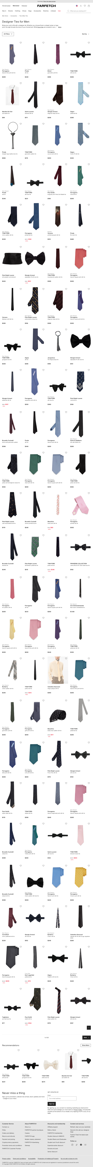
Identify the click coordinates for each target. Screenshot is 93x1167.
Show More (85, 1045)
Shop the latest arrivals (49, 1)
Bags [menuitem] (30, 11)
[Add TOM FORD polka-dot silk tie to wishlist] (89, 453)
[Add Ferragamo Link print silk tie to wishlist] (43, 743)
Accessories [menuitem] (37, 11)
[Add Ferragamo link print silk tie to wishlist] (66, 618)
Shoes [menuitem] (24, 11)
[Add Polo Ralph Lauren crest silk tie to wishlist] (89, 370)
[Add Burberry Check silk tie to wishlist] (66, 906)
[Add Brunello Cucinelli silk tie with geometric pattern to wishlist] (21, 412)
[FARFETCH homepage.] (46, 6)
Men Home (5, 15)
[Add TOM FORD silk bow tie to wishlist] (89, 43)
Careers (27, 1133)
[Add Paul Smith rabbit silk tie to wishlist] (43, 989)
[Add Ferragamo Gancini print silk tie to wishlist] (66, 412)
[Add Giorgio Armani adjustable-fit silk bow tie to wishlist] (43, 247)
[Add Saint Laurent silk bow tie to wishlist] (66, 824)
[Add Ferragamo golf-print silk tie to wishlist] (43, 701)
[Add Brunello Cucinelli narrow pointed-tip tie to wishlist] (43, 493)
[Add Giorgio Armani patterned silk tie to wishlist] (21, 370)
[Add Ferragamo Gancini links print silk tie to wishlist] (21, 43)
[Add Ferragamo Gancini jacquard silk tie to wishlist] (21, 947)
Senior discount (52, 1151)
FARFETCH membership (55, 1133)
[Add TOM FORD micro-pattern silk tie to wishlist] (21, 205)
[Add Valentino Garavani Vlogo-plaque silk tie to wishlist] (66, 659)
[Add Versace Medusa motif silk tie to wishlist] (21, 289)
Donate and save (53, 1148)
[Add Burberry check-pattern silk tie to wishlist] (21, 659)
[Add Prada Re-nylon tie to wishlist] (89, 205)
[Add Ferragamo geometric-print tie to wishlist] (21, 701)
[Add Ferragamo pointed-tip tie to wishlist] (89, 493)
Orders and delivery (8, 1133)
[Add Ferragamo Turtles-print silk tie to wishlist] (43, 824)
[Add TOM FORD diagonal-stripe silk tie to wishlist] (66, 289)
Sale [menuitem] (59, 11)
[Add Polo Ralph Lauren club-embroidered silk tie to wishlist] (21, 493)
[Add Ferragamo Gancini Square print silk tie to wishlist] (89, 783)
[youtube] (85, 1145)
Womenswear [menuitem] (6, 5)
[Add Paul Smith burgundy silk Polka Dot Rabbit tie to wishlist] (66, 164)
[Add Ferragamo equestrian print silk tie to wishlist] (43, 370)
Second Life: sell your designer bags (79, 1130)
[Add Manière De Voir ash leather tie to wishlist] (21, 83)
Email (49, 1095)
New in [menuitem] (4, 11)
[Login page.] (81, 6)
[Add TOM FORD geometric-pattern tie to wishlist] (43, 124)
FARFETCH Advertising (32, 1142)
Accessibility (32, 1158)
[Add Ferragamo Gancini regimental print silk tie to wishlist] (66, 783)
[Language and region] (77, 6)
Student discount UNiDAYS (56, 1136)
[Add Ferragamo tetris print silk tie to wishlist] (21, 743)
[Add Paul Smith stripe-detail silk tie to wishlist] (21, 783)
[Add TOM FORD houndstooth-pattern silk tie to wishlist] (66, 247)
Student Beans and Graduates (57, 1139)
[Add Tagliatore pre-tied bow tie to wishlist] (21, 989)
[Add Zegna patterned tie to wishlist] (89, 83)
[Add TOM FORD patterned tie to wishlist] (89, 701)
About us (28, 1127)
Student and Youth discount (56, 1142)
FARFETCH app (30, 1136)
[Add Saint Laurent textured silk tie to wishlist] (43, 83)
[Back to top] (89, 1028)
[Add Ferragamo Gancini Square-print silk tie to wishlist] (89, 247)
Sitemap (27, 1145)
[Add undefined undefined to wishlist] (19, 1050)
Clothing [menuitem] (17, 11)
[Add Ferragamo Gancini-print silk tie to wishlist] (66, 866)
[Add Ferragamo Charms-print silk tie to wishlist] (89, 866)
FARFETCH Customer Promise (11, 1148)
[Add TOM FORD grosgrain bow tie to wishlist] (21, 330)
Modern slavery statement (33, 1139)
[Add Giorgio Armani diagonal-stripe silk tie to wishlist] (66, 83)
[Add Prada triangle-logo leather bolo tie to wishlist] (21, 124)
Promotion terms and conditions (12, 1145)
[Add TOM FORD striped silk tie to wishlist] (43, 783)
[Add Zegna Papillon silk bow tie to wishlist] (66, 947)
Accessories (14, 15)
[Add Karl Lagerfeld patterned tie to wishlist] (43, 947)
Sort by (84, 34)
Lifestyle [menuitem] (53, 11)
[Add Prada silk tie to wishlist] (43, 43)
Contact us (5, 1127)
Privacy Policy (78, 1109)
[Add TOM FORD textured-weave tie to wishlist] (89, 824)
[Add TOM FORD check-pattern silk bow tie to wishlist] (43, 866)
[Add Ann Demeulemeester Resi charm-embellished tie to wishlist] (89, 577)
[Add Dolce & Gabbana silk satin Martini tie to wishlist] (89, 412)
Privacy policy (6, 1158)
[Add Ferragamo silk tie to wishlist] (43, 577)
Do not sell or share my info (69, 1158)
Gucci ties (40, 27)
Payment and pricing (8, 1139)
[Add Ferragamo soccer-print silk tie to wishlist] (66, 124)
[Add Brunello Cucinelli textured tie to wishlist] (21, 535)
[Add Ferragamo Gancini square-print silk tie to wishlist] (66, 453)
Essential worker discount (55, 1145)
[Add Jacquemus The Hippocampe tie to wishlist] (66, 330)
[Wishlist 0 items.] (85, 6)
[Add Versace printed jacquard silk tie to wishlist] (66, 205)
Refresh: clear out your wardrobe (80, 1127)
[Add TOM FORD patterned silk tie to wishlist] (89, 618)
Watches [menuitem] (45, 11)
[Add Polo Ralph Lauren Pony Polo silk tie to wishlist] (66, 743)
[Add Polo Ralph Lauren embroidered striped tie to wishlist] (43, 289)
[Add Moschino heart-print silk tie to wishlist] (66, 493)
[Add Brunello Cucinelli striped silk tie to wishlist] (21, 866)
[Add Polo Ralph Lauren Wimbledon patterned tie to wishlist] (43, 535)
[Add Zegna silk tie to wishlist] (43, 330)
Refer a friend (52, 1130)
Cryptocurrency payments (10, 1142)
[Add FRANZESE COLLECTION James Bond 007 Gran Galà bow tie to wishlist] (89, 535)
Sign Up (51, 1104)
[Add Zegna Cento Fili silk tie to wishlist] (89, 124)
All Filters (7, 34)
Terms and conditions (19, 1158)
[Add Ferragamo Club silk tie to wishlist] (89, 164)
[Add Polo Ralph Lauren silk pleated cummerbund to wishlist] (21, 247)
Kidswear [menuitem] (24, 5)
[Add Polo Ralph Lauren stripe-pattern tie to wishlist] (66, 989)
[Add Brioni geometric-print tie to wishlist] (66, 43)
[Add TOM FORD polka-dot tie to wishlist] (66, 535)
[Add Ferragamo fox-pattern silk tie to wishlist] (21, 577)
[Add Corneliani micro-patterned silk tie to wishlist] (21, 906)
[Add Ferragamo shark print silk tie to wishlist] (43, 453)
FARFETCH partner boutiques (34, 1130)
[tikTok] (77, 1145)
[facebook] (81, 1145)
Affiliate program (53, 1127)
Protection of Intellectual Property (48, 1158)
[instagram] (72, 1145)
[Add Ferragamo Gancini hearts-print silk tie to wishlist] (89, 289)
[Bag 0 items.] (89, 6)
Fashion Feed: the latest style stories (79, 1135)
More (59, 27)
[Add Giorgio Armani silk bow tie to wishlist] (89, 743)
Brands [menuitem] (10, 11)
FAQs (4, 1130)
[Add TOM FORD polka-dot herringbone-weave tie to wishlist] (21, 453)
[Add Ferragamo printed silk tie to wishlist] (43, 205)
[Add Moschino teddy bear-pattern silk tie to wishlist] (66, 701)
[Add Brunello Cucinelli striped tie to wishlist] (21, 824)
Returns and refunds (8, 1136)
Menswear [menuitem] (16, 5)
